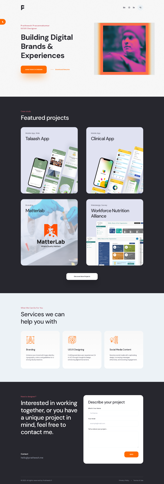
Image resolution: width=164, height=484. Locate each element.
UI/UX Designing (76, 349)
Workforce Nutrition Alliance (110, 213)
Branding (30, 349)
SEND (131, 454)
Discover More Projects (82, 276)
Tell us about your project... (97, 429)
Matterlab (35, 210)
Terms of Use (138, 480)
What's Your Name (94, 408)
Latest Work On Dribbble (33, 69)
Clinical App (102, 138)
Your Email (91, 419)
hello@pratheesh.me (32, 457)
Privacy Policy (124, 480)
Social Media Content (120, 349)
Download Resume (62, 69)
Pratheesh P (47, 480)
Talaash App (37, 138)
